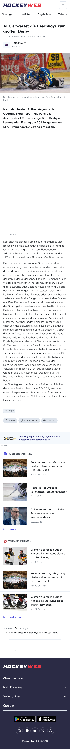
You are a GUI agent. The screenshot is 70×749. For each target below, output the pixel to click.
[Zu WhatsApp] (50, 731)
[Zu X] (43, 731)
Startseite (8, 628)
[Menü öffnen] (63, 5)
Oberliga (7, 14)
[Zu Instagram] (19, 731)
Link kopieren (31, 420)
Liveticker (25, 14)
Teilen (12, 420)
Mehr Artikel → (12, 529)
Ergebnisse (44, 14)
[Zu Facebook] (27, 731)
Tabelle (62, 14)
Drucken (51, 420)
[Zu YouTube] (35, 731)
